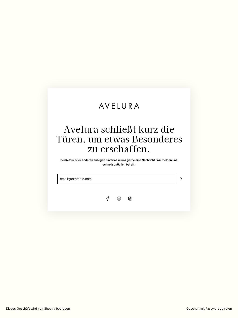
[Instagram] (119, 198)
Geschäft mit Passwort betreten (209, 308)
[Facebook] (108, 198)
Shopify (49, 308)
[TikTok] (130, 198)
